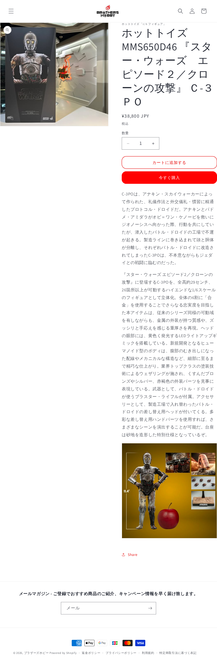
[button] (11, 11)
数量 (125, 133)
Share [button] (133, 554)
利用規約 (148, 653)
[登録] (150, 608)
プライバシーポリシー (121, 653)
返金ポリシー (91, 653)
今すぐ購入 (169, 177)
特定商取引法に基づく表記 (177, 653)
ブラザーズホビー (36, 653)
